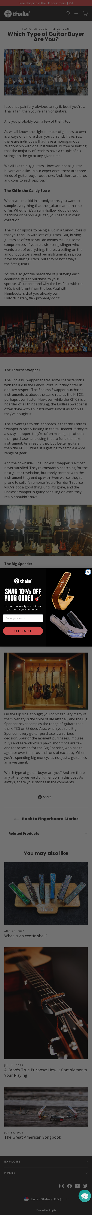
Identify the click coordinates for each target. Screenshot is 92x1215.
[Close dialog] (88, 572)
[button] (85, 1196)
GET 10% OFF (23, 631)
